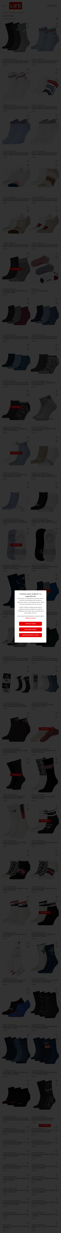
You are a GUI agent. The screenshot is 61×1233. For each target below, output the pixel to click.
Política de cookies (30, 618)
